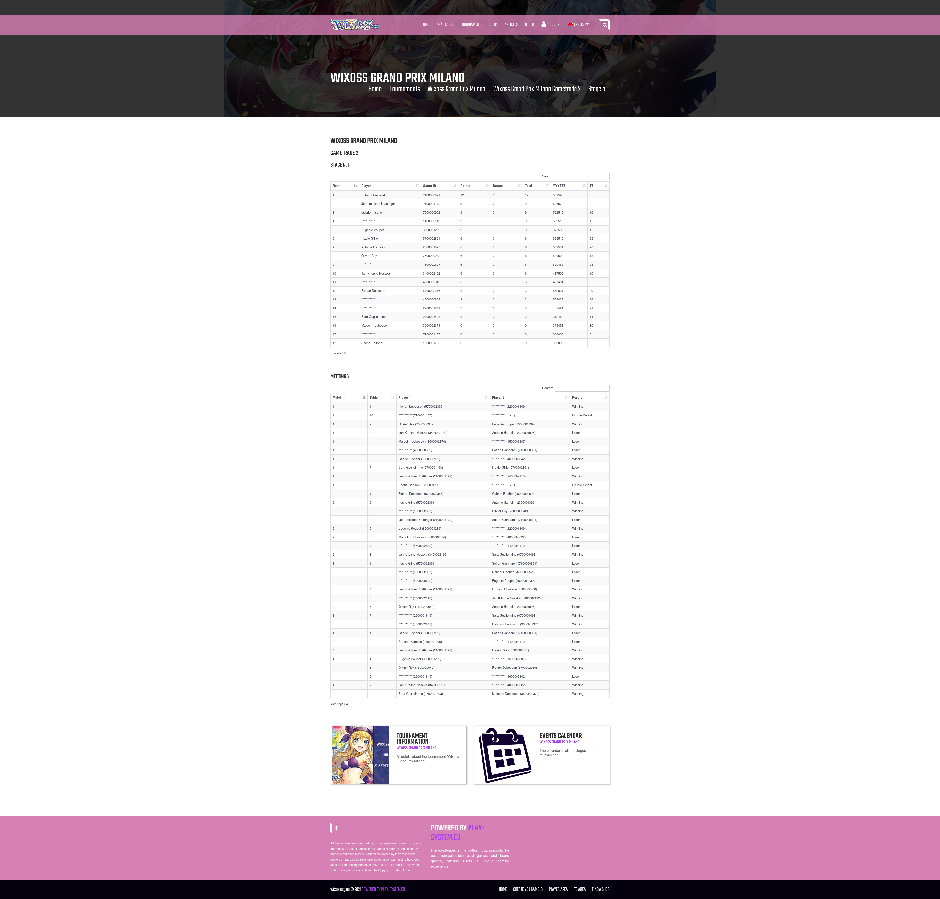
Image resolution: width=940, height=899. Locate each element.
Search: (547, 176)
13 (334, 299)
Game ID (429, 185)
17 (334, 334)
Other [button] (529, 24)
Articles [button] (511, 24)
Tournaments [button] (472, 24)
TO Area (580, 889)
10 (334, 273)
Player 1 (405, 397)
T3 (591, 185)
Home (425, 24)
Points (465, 185)
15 (334, 316)
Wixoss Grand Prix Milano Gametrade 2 (537, 89)
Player (366, 185)
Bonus (498, 185)
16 (334, 325)
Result (577, 397)
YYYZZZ (559, 185)
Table (374, 397)
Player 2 (498, 397)
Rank (336, 185)
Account (553, 24)
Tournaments (405, 89)
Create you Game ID (528, 889)
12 (334, 290)
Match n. (339, 397)
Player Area (558, 889)
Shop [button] (493, 24)
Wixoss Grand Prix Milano (456, 89)
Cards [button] (449, 24)
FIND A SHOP (601, 889)
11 (334, 281)
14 (334, 308)
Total (528, 185)
